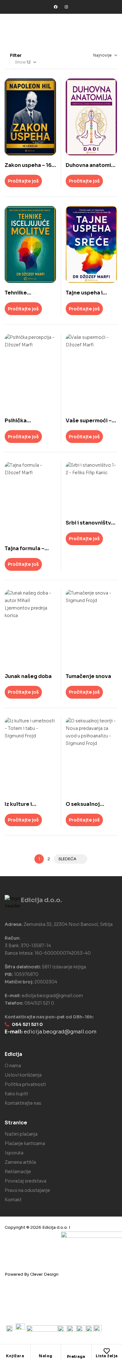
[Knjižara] (15, 1351)
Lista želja (107, 1355)
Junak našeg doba (28, 676)
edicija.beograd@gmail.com (52, 995)
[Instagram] (66, 7)
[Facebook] (55, 7)
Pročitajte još (23, 181)
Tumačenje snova (88, 676)
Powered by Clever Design (31, 1274)
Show (20, 62)
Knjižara (15, 1355)
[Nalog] (46, 1351)
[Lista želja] (107, 1351)
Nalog (46, 1355)
